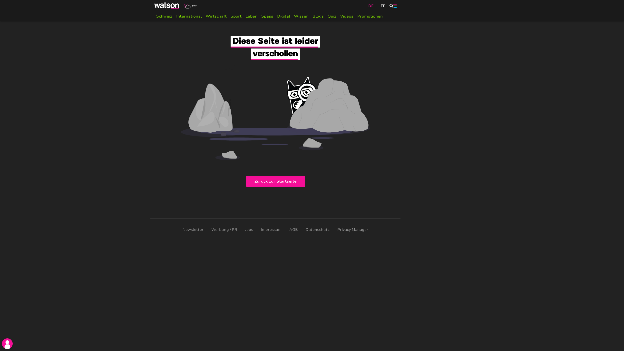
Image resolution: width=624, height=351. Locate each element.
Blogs (318, 16)
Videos (346, 16)
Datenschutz (318, 229)
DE (371, 5)
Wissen (301, 16)
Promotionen (370, 16)
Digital (283, 16)
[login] (7, 343)
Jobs (249, 229)
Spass (267, 16)
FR (383, 5)
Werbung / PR (224, 229)
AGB (293, 229)
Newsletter (193, 229)
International (189, 16)
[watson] (167, 5)
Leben (251, 16)
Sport (236, 16)
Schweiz (164, 16)
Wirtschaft (216, 16)
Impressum (271, 229)
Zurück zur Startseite (275, 181)
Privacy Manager (352, 229)
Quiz (332, 16)
